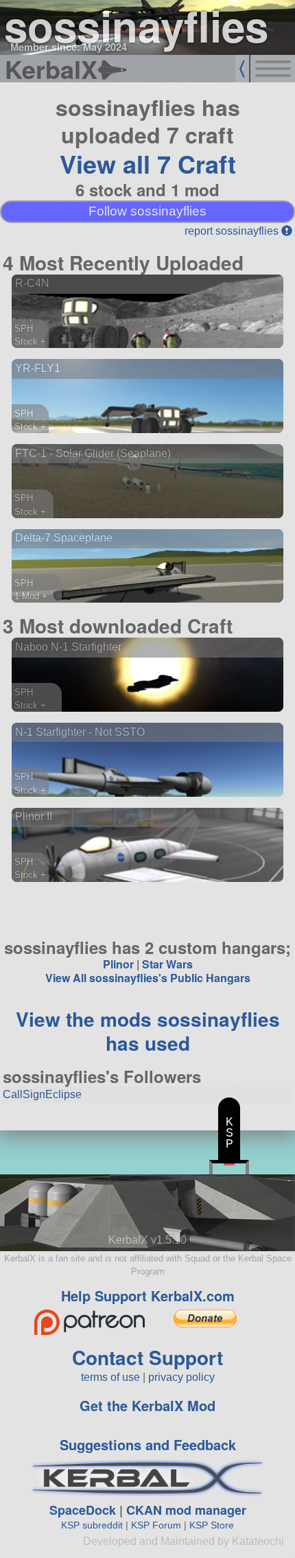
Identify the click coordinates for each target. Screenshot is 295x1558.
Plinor (118, 964)
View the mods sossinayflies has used (148, 1031)
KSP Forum (156, 1525)
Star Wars (167, 964)
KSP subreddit (92, 1525)
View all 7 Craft (148, 163)
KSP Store (211, 1525)
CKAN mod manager (186, 1510)
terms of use (110, 1377)
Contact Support (147, 1357)
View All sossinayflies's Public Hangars (147, 978)
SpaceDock (82, 1510)
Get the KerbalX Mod (147, 1405)
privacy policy (181, 1377)
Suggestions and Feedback (148, 1444)
